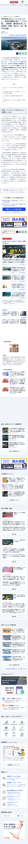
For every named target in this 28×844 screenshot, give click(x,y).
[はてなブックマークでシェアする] (23, 53)
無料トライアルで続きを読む (14, 209)
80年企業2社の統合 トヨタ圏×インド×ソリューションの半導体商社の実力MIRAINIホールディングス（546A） (18, 658)
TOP (1, 4)
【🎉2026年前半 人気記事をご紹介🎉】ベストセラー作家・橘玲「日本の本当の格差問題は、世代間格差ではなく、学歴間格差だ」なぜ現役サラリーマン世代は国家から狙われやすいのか (17, 430)
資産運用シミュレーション (14, 764)
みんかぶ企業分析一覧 (14, 664)
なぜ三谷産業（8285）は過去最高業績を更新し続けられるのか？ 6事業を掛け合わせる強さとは (19, 644)
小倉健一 (3, 31)
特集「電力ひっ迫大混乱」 (20, 35)
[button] (25, 2)
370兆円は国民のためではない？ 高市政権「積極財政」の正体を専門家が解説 (17, 444)
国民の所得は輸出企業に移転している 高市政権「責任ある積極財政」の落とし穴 (17, 437)
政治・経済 (6, 4)
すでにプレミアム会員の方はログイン (14, 212)
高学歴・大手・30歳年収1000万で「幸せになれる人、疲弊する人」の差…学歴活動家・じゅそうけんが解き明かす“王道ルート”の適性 (16, 479)
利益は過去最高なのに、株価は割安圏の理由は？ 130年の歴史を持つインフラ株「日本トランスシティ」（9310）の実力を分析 (19, 637)
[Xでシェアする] (17, 53)
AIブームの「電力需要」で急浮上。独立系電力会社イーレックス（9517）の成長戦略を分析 (18, 630)
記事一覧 (14, 534)
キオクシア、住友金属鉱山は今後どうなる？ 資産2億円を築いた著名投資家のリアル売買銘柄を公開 (16, 493)
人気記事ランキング (14, 500)
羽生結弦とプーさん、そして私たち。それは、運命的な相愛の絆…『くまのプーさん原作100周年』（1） (16, 486)
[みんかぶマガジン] (14, 2)
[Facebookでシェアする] (20, 53)
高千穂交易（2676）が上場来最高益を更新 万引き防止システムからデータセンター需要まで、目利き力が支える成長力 (18, 651)
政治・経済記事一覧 (14, 451)
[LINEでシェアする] (26, 53)
